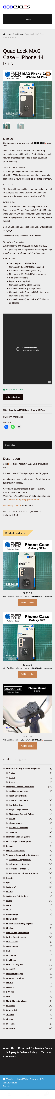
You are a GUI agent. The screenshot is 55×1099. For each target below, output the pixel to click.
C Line (12, 782)
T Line (12, 773)
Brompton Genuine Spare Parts (20, 787)
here (10, 464)
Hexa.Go (10, 878)
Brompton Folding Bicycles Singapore (23, 768)
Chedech (10, 928)
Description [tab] (10, 445)
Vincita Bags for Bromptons (18, 841)
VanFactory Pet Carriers (17, 896)
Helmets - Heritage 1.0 (19, 869)
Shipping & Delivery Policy (21, 1052)
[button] (48, 74)
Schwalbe (10, 1005)
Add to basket (13, 397)
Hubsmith (10, 1024)
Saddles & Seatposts (18, 828)
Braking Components (18, 791)
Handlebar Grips (16, 805)
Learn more (48, 596)
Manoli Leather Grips (15, 850)
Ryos (8, 882)
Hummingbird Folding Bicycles (19, 923)
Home (8, 34)
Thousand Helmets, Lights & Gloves (22, 855)
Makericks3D (12, 919)
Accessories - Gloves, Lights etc (23, 873)
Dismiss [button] (6, 1086)
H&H (8, 951)
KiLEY (8, 910)
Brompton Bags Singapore (18, 837)
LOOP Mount (12, 942)
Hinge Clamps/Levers (18, 809)
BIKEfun (9, 983)
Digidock (10, 987)
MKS (8, 996)
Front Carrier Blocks (18, 796)
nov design (11, 955)
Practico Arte (12, 946)
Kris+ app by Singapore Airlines (24, 499)
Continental (11, 1010)
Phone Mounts (15, 823)
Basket (42, 1092)
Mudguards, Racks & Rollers (21, 814)
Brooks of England (14, 964)
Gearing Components (18, 800)
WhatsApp (8, 505)
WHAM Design (12, 914)
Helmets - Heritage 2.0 (19, 864)
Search (27, 1094)
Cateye (9, 901)
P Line (12, 777)
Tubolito (10, 1015)
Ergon (8, 905)
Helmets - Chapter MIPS (20, 860)
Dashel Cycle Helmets (16, 937)
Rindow (9, 1019)
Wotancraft (11, 887)
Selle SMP (10, 969)
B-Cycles (10, 992)
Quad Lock (18, 34)
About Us (8, 1048)
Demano (10, 846)
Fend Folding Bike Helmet (17, 933)
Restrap (9, 891)
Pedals (12, 818)
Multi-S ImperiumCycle (16, 1001)
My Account (9, 1094)
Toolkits (13, 832)
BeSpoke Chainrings (15, 978)
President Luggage (14, 973)
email (18, 505)
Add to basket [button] (27, 602)
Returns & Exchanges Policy (35, 1048)
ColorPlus (10, 1028)
